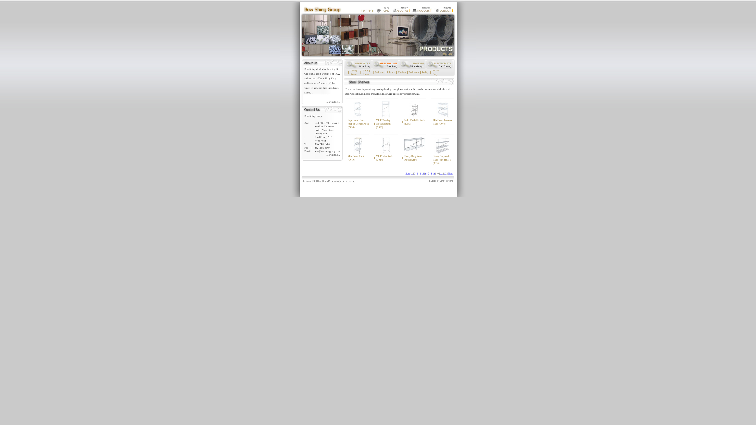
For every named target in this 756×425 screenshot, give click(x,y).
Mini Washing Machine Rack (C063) (383, 124)
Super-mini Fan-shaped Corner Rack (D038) (358, 124)
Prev (408, 173)
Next (450, 173)
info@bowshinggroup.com (327, 151)
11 (441, 173)
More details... (333, 102)
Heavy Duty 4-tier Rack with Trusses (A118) (442, 160)
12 (445, 173)
